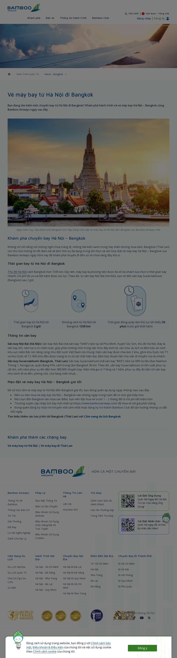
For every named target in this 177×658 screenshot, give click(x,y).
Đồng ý (142, 648)
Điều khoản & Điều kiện (48, 647)
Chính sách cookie (44, 651)
